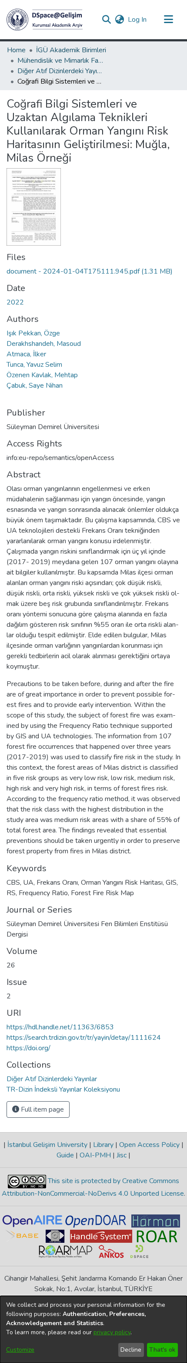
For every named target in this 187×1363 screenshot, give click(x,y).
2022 (15, 302)
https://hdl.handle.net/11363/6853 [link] (60, 1027)
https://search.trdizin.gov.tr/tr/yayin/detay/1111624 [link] (84, 1037)
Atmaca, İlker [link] (26, 354)
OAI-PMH (95, 1155)
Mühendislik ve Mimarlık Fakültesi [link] (60, 60)
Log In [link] (137, 19)
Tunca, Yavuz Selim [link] (34, 364)
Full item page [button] (41, 1109)
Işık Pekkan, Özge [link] (33, 333)
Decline (130, 1350)
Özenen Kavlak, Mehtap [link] (42, 375)
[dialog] (93, 1329)
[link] (90, 271)
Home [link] (16, 50)
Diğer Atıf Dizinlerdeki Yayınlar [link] (60, 71)
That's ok (162, 1350)
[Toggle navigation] (168, 19)
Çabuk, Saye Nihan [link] (35, 385)
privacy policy (112, 1332)
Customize (20, 1350)
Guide (66, 1155)
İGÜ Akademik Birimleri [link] (71, 50)
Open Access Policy (149, 1145)
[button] (45, 19)
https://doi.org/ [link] (28, 1048)
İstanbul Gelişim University (47, 1145)
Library (103, 1145)
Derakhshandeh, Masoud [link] (44, 343)
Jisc (121, 1155)
